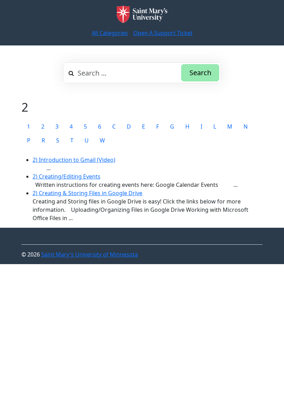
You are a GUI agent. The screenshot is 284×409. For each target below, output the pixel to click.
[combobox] (142, 72)
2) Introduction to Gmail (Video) (74, 160)
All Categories (110, 33)
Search (200, 72)
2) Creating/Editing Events (66, 176)
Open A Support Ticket (163, 33)
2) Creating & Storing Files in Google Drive (87, 193)
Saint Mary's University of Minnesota (89, 254)
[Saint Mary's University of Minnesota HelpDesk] (142, 14)
